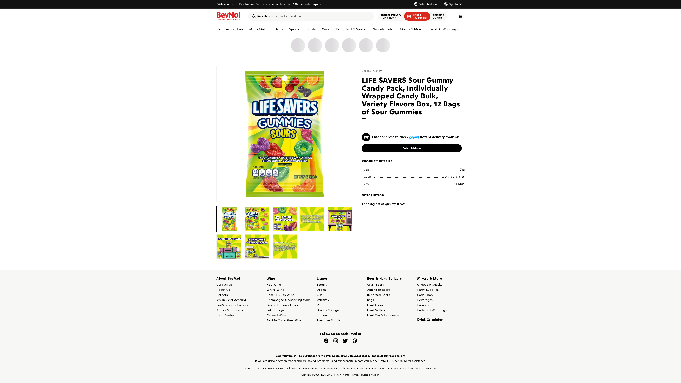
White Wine (275, 290)
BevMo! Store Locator (232, 305)
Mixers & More (411, 29)
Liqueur (322, 315)
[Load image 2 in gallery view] (257, 219)
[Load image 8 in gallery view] (285, 246)
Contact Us (224, 284)
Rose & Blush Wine (280, 295)
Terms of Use (282, 368)
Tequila (310, 29)
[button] (453, 4)
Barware (423, 305)
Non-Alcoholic (383, 29)
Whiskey (323, 300)
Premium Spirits (328, 320)
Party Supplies (428, 290)
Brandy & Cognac (329, 310)
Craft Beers (375, 284)
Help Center (225, 315)
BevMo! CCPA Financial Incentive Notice (363, 368)
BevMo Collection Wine (284, 320)
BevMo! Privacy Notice (330, 368)
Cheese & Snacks (429, 284)
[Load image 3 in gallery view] (285, 219)
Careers (222, 295)
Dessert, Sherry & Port (283, 305)
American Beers (378, 290)
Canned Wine (276, 315)
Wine (326, 29)
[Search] (252, 16)
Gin (319, 295)
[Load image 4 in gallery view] (312, 219)
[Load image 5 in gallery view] (340, 219)
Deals (279, 29)
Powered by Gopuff (370, 375)
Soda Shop (425, 295)
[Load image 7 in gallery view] (257, 246)
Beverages (425, 300)
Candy (377, 71)
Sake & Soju (275, 310)
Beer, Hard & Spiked (351, 29)
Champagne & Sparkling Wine (289, 300)
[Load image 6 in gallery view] (229, 246)
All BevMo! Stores (229, 310)
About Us (223, 290)
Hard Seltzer (376, 310)
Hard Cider (375, 305)
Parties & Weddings (432, 310)
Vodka (321, 290)
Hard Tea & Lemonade (383, 315)
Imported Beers (378, 295)
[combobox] (311, 16)
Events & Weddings (443, 29)
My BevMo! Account (231, 300)
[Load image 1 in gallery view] (229, 219)
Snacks (366, 71)
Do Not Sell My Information (303, 368)
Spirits (294, 29)
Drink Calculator (430, 320)
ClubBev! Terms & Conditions (259, 368)
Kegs (370, 300)
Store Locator (415, 368)
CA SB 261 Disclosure (396, 368)
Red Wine (274, 284)
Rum (320, 305)
